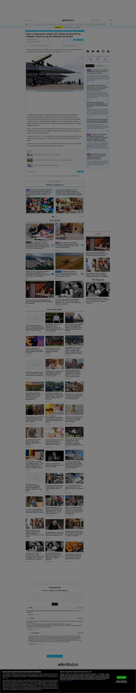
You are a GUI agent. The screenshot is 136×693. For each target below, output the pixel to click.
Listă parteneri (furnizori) (65, 680)
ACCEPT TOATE (121, 677)
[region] (68, 681)
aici (38, 685)
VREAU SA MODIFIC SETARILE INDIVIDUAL (121, 681)
